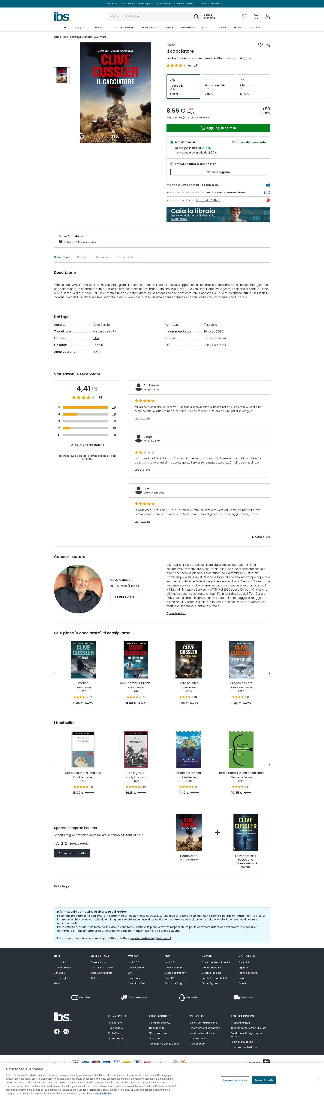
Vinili (130, 972)
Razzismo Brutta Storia (244, 1047)
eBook (57, 983)
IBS (180, 117)
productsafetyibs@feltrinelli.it (150, 938)
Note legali (62, 886)
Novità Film (171, 962)
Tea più (98, 345)
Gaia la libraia (116, 1038)
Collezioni (96, 978)
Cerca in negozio (218, 172)
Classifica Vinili (137, 983)
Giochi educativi (211, 967)
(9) (99, 397)
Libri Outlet (59, 972)
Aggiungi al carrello (221, 128)
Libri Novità (60, 962)
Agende (243, 967)
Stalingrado (136, 773)
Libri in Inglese (62, 978)
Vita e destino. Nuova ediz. (83, 773)
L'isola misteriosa (188, 773)
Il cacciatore (189, 856)
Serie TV (169, 978)
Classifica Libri (62, 967)
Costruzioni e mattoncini (216, 962)
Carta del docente (183, 3)
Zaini (241, 978)
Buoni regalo (145, 3)
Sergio (148, 437)
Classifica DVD (173, 967)
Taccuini (244, 962)
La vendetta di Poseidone (245, 858)
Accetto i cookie (263, 1080)
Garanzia (154, 1038)
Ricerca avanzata (209, 16)
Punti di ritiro (127, 3)
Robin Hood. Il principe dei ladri (241, 773)
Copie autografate (101, 972)
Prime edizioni (98, 962)
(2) (114, 414)
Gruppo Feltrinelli (240, 1022)
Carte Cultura (163, 3)
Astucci (243, 983)
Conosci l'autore (129, 257)
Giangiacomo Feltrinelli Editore (248, 1028)
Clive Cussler (178, 58)
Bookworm (151, 385)
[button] (196, 16)
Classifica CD (136, 967)
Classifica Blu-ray (175, 972)
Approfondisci (176, 613)
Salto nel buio (188, 683)
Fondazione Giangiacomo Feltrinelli (246, 1035)
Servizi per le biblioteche (203, 1022)
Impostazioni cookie (235, 1080)
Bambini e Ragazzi (175, 983)
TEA (241, 58)
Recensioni (102, 257)
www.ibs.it (221, 919)
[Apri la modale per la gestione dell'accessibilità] (266, 1062)
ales (147, 488)
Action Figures (210, 983)
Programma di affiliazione (205, 1028)
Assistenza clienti (211, 3)
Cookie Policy (103, 1093)
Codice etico (197, 1043)
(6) (114, 407)
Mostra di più (261, 537)
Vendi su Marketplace (202, 1033)
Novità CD (133, 962)
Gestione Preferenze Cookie (164, 1043)
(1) (114, 428)
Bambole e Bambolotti (214, 978)
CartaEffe (111, 3)
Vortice (83, 683)
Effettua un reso (158, 1033)
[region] (162, 1080)
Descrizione (62, 257)
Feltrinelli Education (242, 1041)
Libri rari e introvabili (102, 967)
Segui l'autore (124, 597)
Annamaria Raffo (210, 58)
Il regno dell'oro (241, 683)
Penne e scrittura (248, 972)
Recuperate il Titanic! (136, 683)
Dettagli (82, 257)
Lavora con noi (198, 1038)
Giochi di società (211, 972)
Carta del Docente (207, 184)
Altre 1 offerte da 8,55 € (197, 117)
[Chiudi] (318, 1079)
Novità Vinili (134, 978)
